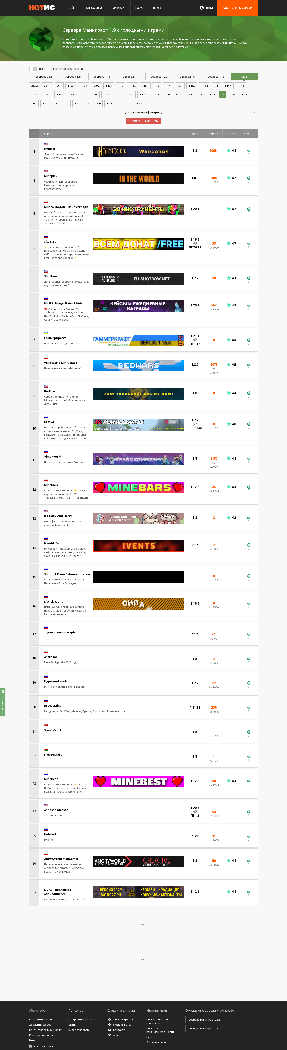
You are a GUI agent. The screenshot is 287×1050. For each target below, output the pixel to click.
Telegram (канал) (122, 1024)
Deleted (50, 834)
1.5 (76, 103)
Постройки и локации (81, 1019)
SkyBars (50, 241)
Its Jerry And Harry (58, 516)
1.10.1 (155, 94)
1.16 (102, 76)
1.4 (119, 103)
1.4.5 (109, 103)
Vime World (52, 456)
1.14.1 (47, 94)
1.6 (44, 103)
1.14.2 (34, 94)
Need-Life (51, 543)
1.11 (131, 94)
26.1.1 (47, 85)
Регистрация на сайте (43, 1035)
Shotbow (51, 276)
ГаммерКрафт (55, 338)
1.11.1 (119, 94)
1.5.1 (66, 103)
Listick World (53, 601)
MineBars (51, 485)
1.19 (120, 85)
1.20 (159, 76)
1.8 (187, 76)
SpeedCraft (52, 730)
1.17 (180, 85)
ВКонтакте (118, 1030)
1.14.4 (228, 85)
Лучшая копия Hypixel (61, 632)
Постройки (92, 8)
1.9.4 (178, 94)
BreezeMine (52, 705)
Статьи (72, 1024)
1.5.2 (54, 103)
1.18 (156, 85)
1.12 (216, 76)
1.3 (129, 103)
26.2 (44, 76)
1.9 (222, 94)
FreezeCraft (53, 754)
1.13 (95, 94)
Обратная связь (156, 1042)
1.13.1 (83, 94)
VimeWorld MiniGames (60, 363)
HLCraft (50, 422)
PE (70, 8)
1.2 (149, 103)
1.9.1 (212, 94)
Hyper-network (55, 681)
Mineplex (50, 176)
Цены (149, 1037)
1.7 (130, 76)
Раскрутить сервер (41, 1019)
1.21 (73, 76)
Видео (157, 8)
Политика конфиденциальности (160, 1030)
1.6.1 (34, 103)
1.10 (167, 94)
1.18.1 (145, 85)
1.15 (216, 85)
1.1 (159, 103)
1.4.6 (98, 103)
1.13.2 (70, 94)
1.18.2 (132, 85)
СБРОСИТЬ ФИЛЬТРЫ (143, 121)
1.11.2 (106, 94)
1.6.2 (244, 94)
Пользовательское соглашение (158, 1021)
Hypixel (49, 149)
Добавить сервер (40, 1024)
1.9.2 (201, 94)
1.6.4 (233, 94)
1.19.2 (96, 85)
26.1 (59, 85)
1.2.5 (139, 103)
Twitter (116, 1035)
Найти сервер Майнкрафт (45, 1030)
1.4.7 (86, 103)
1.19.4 (71, 85)
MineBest (51, 779)
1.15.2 (192, 85)
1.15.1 (204, 85)
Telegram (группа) (122, 1019)
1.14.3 (240, 85)
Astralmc (50, 657)
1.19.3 (83, 85)
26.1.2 (34, 85)
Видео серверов (78, 1030)
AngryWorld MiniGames (61, 859)
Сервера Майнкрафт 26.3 (204, 1028)
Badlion (49, 391)
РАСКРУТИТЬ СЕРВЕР (237, 8)
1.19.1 (109, 85)
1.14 (59, 94)
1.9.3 (189, 94)
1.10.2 (143, 94)
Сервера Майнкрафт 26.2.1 (205, 1019)
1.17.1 (168, 85)
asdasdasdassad (56, 810)
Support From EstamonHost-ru (67, 574)
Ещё (244, 76)
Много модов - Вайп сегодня (66, 207)
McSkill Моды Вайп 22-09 (63, 303)
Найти (139, 8)
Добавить (119, 8)
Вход (209, 8)
